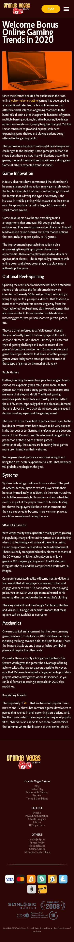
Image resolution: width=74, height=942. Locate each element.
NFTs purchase (37, 825)
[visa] (9, 878)
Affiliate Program (37, 819)
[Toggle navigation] (66, 9)
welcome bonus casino (24, 100)
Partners (37, 795)
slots (27, 703)
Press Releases (37, 845)
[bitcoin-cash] (41, 878)
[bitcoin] (31, 878)
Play (51, 9)
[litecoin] (63, 878)
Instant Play (37, 789)
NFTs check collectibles (37, 852)
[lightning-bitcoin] (52, 878)
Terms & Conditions (37, 798)
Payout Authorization (37, 816)
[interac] (42, 889)
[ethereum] (31, 889)
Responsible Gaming (37, 792)
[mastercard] (20, 878)
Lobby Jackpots (37, 839)
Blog (37, 786)
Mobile (37, 812)
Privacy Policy (37, 842)
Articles (37, 822)
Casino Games (37, 849)
